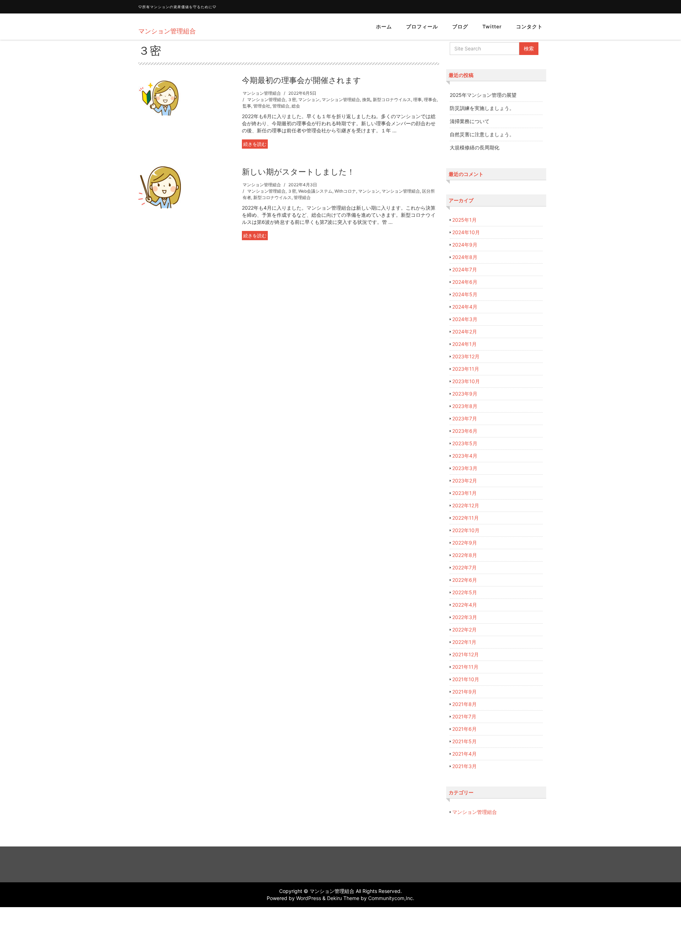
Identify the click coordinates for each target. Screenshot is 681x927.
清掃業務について (469, 121)
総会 (296, 106)
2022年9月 (464, 543)
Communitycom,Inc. (391, 898)
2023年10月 (466, 381)
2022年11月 (465, 518)
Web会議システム (315, 191)
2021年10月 (465, 679)
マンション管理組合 (262, 93)
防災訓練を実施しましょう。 (482, 108)
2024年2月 (464, 332)
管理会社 (261, 106)
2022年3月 (464, 617)
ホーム (384, 26)
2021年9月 (464, 692)
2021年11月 (465, 667)
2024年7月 (464, 269)
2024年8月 (464, 257)
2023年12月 (466, 356)
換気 (366, 99)
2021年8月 (464, 704)
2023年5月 (464, 443)
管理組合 (280, 106)
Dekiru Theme (343, 898)
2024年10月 (466, 232)
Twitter (492, 26)
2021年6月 (464, 729)
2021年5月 (464, 741)
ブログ (460, 26)
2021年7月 (464, 716)
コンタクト (529, 26)
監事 (247, 106)
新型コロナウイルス (392, 99)
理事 (417, 99)
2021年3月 (464, 766)
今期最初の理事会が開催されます (301, 80)
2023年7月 (464, 418)
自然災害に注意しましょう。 (482, 134)
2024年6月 (464, 282)
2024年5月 (464, 294)
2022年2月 (464, 630)
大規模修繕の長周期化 (474, 147)
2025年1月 (464, 220)
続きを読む (254, 144)
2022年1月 (464, 642)
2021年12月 (465, 654)
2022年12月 (465, 505)
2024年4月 (464, 307)
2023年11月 (465, 369)
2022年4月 (464, 605)
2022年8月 (464, 555)
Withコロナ (345, 191)
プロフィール (422, 26)
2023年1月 (464, 493)
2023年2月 (464, 481)
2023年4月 (464, 456)
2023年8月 (464, 406)
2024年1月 (464, 344)
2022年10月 (466, 530)
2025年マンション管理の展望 (483, 95)
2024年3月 (464, 319)
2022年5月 (464, 592)
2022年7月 (464, 567)
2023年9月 (464, 394)
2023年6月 (464, 431)
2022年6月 (464, 580)
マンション (309, 99)
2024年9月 (464, 245)
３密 (292, 99)
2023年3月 (464, 468)
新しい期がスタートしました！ (298, 171)
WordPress (308, 898)
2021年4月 (464, 754)
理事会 (430, 99)
